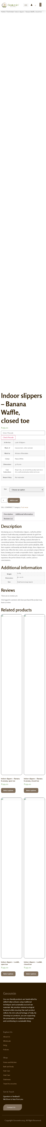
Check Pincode (8, 437)
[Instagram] (12, 1026)
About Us (6, 1037)
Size (5, 489)
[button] (12, 1107)
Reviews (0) (8, 519)
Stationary (6, 1079)
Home (3, 12)
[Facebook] (4, 1026)
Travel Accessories (10, 1084)
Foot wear (10, 12)
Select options (8, 790)
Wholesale (7, 1041)
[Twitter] (8, 1026)
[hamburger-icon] (25, 5)
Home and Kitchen (9, 1062)
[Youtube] (16, 1026)
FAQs (5, 1045)
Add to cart (14, 500)
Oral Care (6, 1075)
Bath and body (8, 1066)
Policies (6, 1049)
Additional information (24, 514)
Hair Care (6, 1071)
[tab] (8, 514)
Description (8, 514)
